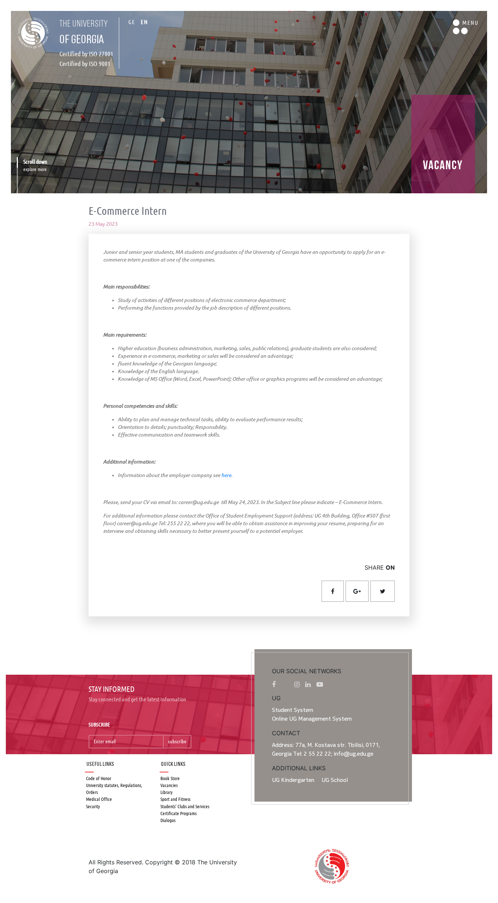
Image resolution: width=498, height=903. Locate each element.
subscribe (177, 741)
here (226, 475)
